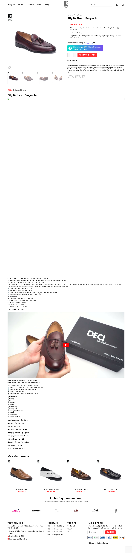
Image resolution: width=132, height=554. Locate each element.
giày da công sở (96, 65)
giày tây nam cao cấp (95, 70)
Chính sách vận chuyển (55, 535)
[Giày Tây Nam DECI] (66, 5)
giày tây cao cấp (111, 69)
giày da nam (104, 65)
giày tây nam (85, 70)
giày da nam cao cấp (114, 65)
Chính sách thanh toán (55, 529)
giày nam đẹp (98, 69)
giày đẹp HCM (84, 67)
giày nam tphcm (16, 423)
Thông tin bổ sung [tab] (19, 90)
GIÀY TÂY (79, 15)
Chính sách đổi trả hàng (55, 526)
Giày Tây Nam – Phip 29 (81, 489)
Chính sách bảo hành (54, 532)
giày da (81, 65)
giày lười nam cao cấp (107, 67)
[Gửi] (110, 4)
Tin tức (38, 5)
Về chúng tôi (71, 526)
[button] (116, 4)
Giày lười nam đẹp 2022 (16, 439)
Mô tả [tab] (10, 90)
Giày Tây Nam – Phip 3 (21, 489)
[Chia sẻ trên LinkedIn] (83, 76)
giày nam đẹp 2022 (14, 426)
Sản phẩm (30, 5)
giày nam (81, 69)
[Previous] (11, 42)
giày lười (91, 67)
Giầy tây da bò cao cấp (75, 70)
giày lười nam (97, 67)
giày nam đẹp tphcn (18, 433)
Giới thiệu (21, 5)
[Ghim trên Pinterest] (79, 76)
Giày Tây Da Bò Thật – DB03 (51, 489)
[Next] (61, 42)
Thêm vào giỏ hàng (87, 55)
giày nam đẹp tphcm (18, 420)
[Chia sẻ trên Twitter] (72, 76)
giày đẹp (77, 67)
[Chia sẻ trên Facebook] (69, 76)
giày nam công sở (89, 69)
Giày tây (104, 69)
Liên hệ (46, 5)
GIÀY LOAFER (77, 63)
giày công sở (74, 65)
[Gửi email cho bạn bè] (76, 76)
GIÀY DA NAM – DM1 (110, 489)
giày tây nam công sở (107, 70)
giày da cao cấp (87, 65)
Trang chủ (11, 5)
